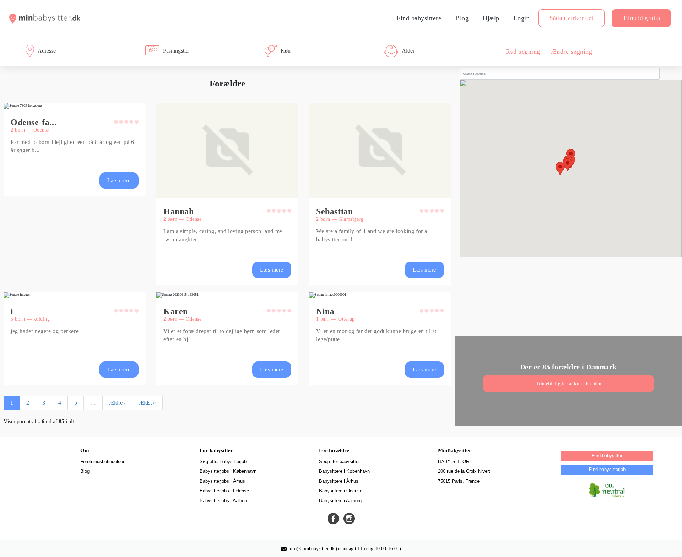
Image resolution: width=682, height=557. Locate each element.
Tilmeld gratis (641, 18)
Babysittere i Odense (340, 490)
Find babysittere (419, 18)
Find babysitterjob (607, 469)
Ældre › (117, 403)
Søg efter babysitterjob (223, 461)
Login (522, 18)
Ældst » (147, 403)
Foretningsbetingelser (102, 461)
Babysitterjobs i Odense (224, 490)
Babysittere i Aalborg (340, 500)
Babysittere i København (344, 471)
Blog (462, 18)
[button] (75, 149)
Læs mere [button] (119, 180)
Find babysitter (607, 455)
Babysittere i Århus (338, 481)
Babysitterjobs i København (228, 471)
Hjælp (491, 18)
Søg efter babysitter (339, 461)
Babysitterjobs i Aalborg (224, 500)
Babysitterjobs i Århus (222, 481)
